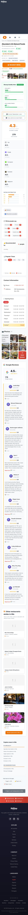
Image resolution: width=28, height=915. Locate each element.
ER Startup (18, 902)
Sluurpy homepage (8, 771)
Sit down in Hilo (7, 758)
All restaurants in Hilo (9, 768)
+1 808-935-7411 (19, 285)
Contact (14, 858)
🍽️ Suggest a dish (8, 781)
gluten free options (6, 60)
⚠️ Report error (18, 781)
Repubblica (6, 900)
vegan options (15, 60)
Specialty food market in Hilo (10, 749)
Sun (10, 259)
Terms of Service (14, 864)
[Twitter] (17, 818)
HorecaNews (20, 900)
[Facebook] (10, 818)
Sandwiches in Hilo (8, 756)
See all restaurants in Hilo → (14, 732)
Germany (14, 839)
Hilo (6, 40)
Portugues (14, 891)
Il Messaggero (13, 900)
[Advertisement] (14, 18)
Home (3, 40)
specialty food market (13, 58)
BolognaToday (11, 902)
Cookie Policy (14, 866)
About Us (14, 855)
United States (14, 842)
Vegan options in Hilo (9, 753)
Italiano (14, 876)
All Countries (14, 828)
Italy (14, 831)
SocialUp (24, 902)
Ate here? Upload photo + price (15, 114)
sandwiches (22, 60)
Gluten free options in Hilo (10, 751)
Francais (14, 885)
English (14, 879)
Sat (5, 259)
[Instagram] (14, 818)
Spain (14, 837)
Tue (19, 259)
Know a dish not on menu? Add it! (15, 118)
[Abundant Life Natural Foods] (4, 76)
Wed (24, 259)
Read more (7, 470)
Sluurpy (14, 845)
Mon (14, 259)
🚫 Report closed (7, 784)
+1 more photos (22, 355)
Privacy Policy (14, 861)
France (14, 834)
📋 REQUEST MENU (14, 65)
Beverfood (4, 902)
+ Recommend (5, 71)
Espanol (14, 882)
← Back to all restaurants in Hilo (14, 791)
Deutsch (14, 888)
